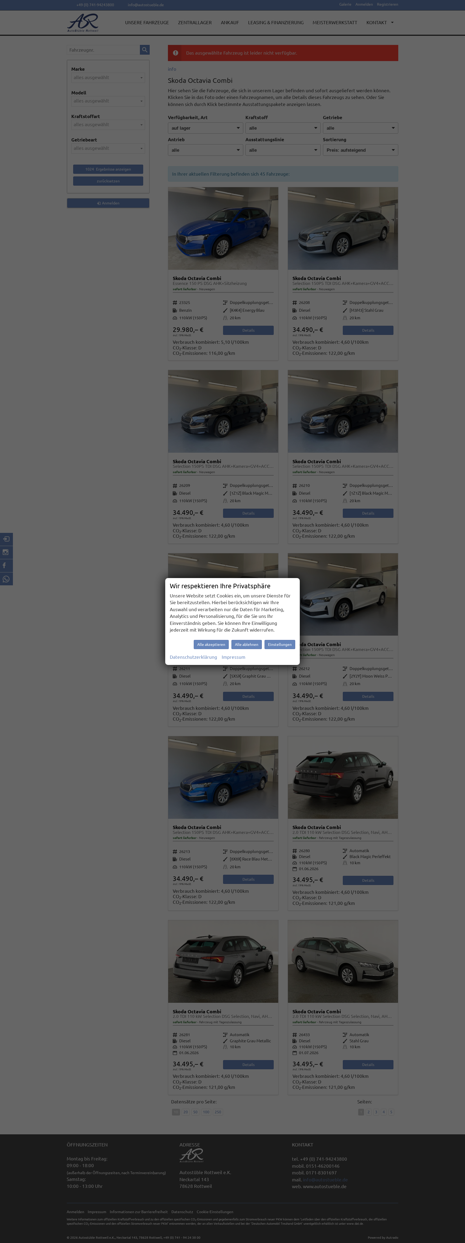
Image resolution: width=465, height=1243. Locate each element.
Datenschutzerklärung (193, 657)
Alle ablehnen (246, 644)
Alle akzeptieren (211, 644)
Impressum (233, 657)
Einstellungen (280, 644)
